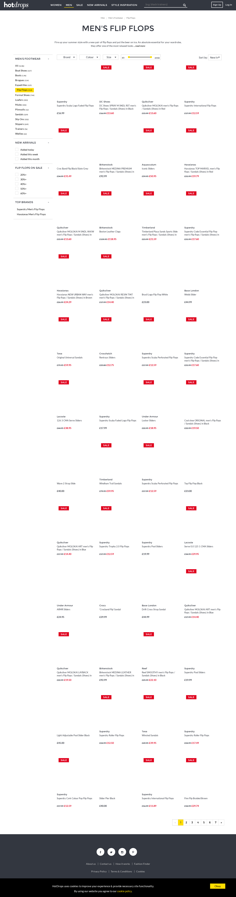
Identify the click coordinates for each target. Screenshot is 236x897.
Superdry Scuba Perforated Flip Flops (160, 357)
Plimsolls (22, 109)
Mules (20, 104)
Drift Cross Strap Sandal (154, 609)
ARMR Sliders (63, 609)
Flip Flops (24, 89)
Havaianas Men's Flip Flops (31, 214)
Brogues (22, 80)
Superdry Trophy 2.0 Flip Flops (114, 546)
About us (91, 864)
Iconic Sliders (148, 168)
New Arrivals (97, 5)
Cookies (140, 871)
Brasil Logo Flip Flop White (155, 294)
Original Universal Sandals (70, 357)
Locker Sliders (149, 420)
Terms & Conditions (121, 871)
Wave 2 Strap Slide (66, 483)
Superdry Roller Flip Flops (111, 735)
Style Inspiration (124, 5)
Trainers (21, 128)
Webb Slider (190, 294)
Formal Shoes (24, 95)
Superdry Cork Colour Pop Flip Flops (74, 798)
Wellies (21, 133)
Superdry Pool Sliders (152, 546)
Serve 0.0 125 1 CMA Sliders (198, 546)
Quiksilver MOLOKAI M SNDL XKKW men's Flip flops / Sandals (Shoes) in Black (75, 234)
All (19, 65)
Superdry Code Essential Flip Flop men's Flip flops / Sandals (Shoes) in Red (201, 360)
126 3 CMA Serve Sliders (69, 420)
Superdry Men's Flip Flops (31, 209)
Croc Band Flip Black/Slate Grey (72, 168)
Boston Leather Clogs (110, 231)
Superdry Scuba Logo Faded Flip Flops (75, 105)
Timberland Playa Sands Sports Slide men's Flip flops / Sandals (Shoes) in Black (160, 234)
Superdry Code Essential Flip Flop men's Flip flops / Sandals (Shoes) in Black (201, 234)
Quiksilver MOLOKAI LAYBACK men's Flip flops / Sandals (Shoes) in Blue (74, 675)
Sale (79, 5)
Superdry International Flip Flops (200, 105)
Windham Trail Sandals (110, 483)
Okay (218, 886)
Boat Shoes (23, 70)
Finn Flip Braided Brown (195, 798)
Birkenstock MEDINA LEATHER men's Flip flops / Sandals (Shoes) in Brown (116, 675)
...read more (139, 45)
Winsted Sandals (150, 735)
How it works (123, 864)
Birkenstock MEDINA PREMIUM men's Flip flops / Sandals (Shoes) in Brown (116, 171)
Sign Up (217, 4)
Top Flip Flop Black (193, 483)
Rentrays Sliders (107, 357)
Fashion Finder (142, 864)
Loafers (21, 99)
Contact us (105, 864)
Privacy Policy (99, 871)
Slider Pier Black (107, 798)
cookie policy (124, 891)
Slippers (22, 123)
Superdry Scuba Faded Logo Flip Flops (117, 420)
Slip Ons (22, 119)
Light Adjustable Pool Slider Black (73, 735)
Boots (20, 75)
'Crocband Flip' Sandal (110, 609)
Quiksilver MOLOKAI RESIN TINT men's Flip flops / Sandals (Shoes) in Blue (116, 297)
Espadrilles (23, 85)
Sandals (21, 114)
